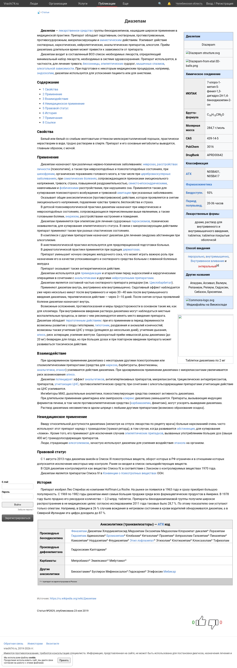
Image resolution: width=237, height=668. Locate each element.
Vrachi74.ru (11, 3)
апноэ (41, 334)
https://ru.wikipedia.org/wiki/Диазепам (73, 598)
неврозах (149, 164)
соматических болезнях (80, 178)
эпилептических (112, 63)
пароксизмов (140, 221)
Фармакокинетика (199, 184)
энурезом (72, 216)
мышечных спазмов (150, 63)
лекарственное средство (76, 30)
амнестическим (111, 40)
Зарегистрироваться (17, 518)
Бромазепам (115, 535)
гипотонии (102, 325)
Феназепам (79, 531)
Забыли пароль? (25, 509)
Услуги (82, 3)
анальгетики (46, 370)
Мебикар (169, 571)
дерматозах (131, 249)
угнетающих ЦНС (67, 384)
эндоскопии (45, 73)
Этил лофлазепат (142, 540)
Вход (209, 3)
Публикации (107, 3)
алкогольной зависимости (55, 68)
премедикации (91, 273)
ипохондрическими (153, 183)
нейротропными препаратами (132, 278)
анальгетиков (94, 379)
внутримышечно (217, 256)
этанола (180, 443)
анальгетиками (85, 278)
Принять (64, 660)
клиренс (128, 398)
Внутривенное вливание (207, 261)
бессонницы (91, 63)
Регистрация (224, 3)
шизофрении (46, 174)
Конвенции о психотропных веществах (129, 473)
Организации (58, 3)
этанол (61, 370)
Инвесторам (35, 643)
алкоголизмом (79, 443)
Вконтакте (52, 643)
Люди (34, 3)
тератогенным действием (83, 320)
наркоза (111, 365)
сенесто (133, 183)
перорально (196, 256)
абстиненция (186, 428)
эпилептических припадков (144, 433)
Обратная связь (13, 643)
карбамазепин (141, 403)
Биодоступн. (194, 193)
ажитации (124, 193)
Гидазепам (78, 535)
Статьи (45, 12)
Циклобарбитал (161, 282)
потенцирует (64, 379)
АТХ (188, 174)
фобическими (69, 188)
